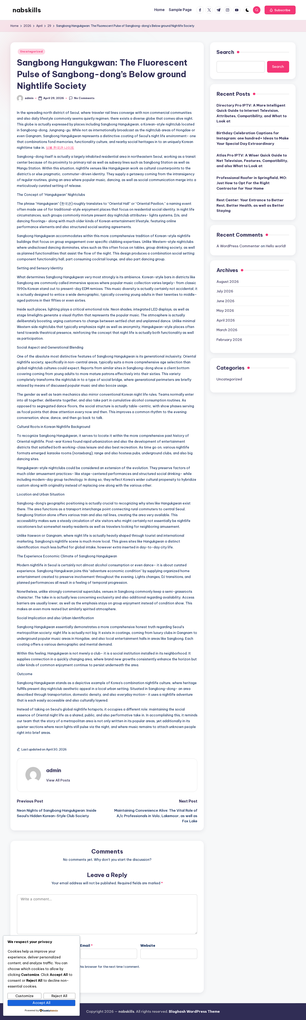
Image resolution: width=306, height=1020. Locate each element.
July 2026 (224, 291)
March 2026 (226, 329)
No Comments (84, 98)
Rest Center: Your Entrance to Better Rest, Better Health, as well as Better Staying (250, 205)
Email (86, 945)
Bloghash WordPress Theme (194, 1011)
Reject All (59, 996)
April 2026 (225, 320)
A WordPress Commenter (238, 246)
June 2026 (225, 300)
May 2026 (225, 310)
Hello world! (276, 246)
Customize (24, 996)
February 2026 (229, 339)
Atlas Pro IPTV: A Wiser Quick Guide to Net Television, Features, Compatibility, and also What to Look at (252, 160)
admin (53, 770)
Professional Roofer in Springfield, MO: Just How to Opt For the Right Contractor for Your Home (251, 182)
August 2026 (227, 281)
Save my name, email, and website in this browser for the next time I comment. (82, 967)
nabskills (26, 10)
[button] (280, 10)
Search (225, 52)
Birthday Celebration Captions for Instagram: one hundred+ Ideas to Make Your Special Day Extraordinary (252, 138)
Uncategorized (31, 51)
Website (147, 945)
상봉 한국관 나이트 (60, 147)
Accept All (41, 1002)
